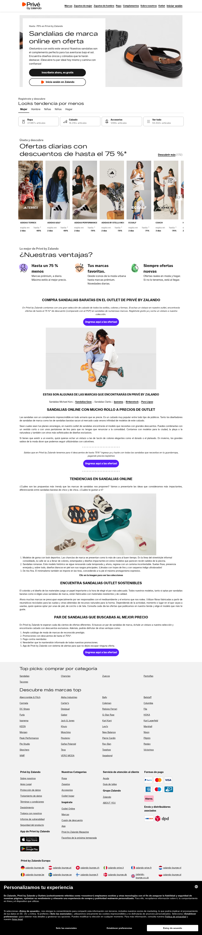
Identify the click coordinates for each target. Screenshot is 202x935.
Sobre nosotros (28, 778)
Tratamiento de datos (31, 796)
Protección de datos (30, 790)
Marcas (65, 814)
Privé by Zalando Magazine (75, 832)
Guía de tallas (110, 784)
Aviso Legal (26, 784)
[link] (174, 6)
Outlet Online (68, 808)
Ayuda (106, 778)
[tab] (23, 109)
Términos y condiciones (32, 801)
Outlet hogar (68, 796)
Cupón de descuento (72, 820)
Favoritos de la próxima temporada (79, 838)
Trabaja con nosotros (31, 813)
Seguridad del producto (32, 825)
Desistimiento (27, 807)
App (63, 826)
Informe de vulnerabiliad (32, 819)
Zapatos (66, 784)
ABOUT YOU (109, 803)
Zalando (107, 797)
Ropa (64, 778)
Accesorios (67, 790)
